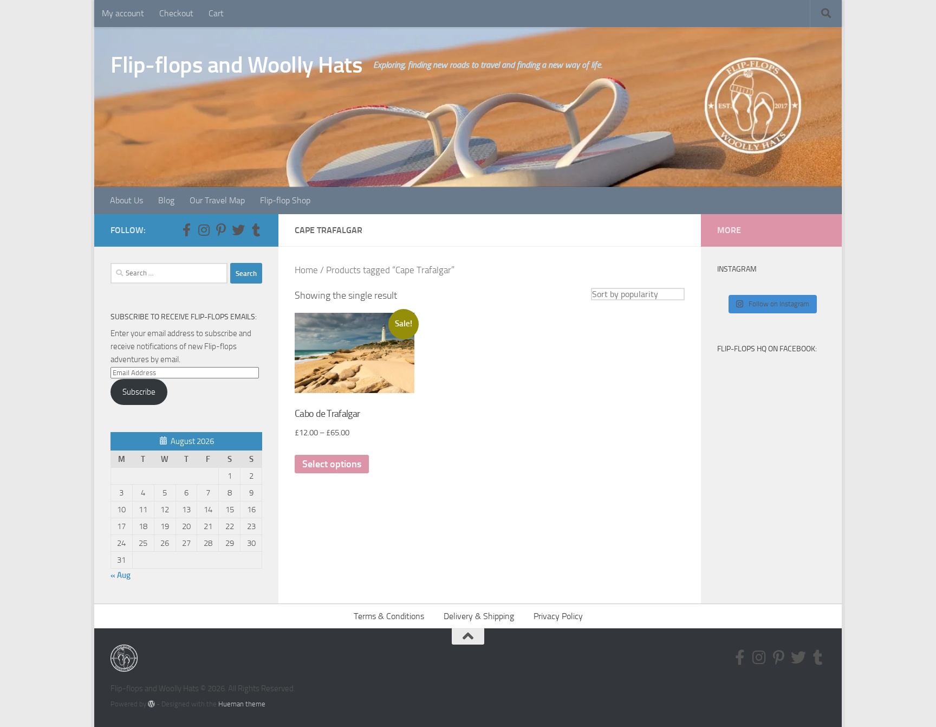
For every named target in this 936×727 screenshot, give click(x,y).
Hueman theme (241, 704)
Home (306, 270)
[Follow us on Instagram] (203, 229)
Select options (331, 464)
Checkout (176, 13)
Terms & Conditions (389, 616)
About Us (126, 200)
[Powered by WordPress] (151, 703)
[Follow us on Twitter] (238, 229)
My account (123, 13)
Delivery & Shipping (479, 616)
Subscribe (138, 392)
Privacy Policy (558, 616)
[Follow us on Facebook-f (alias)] (186, 229)
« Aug (120, 575)
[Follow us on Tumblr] (255, 229)
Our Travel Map (217, 200)
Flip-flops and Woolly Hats (236, 65)
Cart (216, 13)
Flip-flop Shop (285, 200)
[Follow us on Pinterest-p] (220, 229)
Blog (166, 200)
